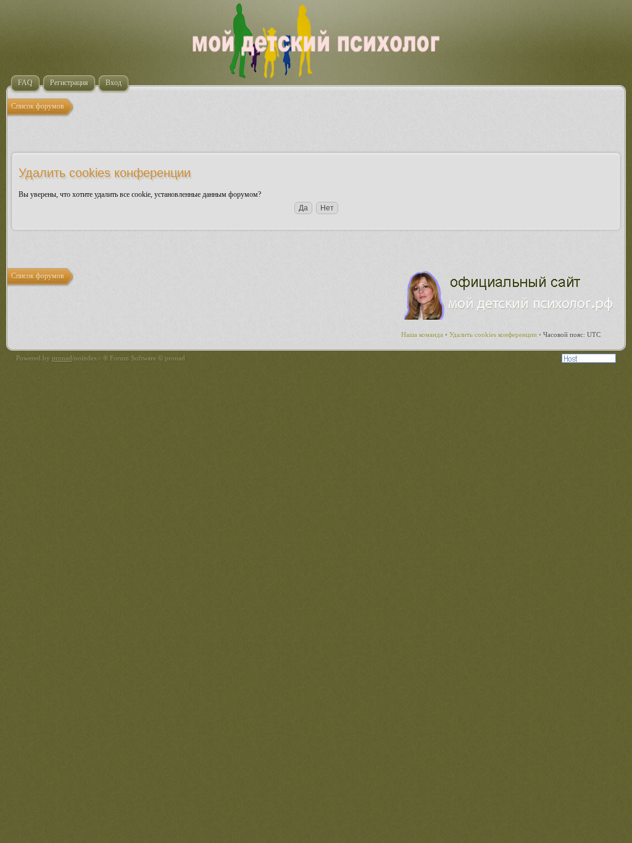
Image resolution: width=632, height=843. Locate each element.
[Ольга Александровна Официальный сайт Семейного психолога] (509, 317)
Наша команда (422, 334)
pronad (62, 358)
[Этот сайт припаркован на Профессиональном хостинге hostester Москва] (589, 360)
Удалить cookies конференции (493, 334)
